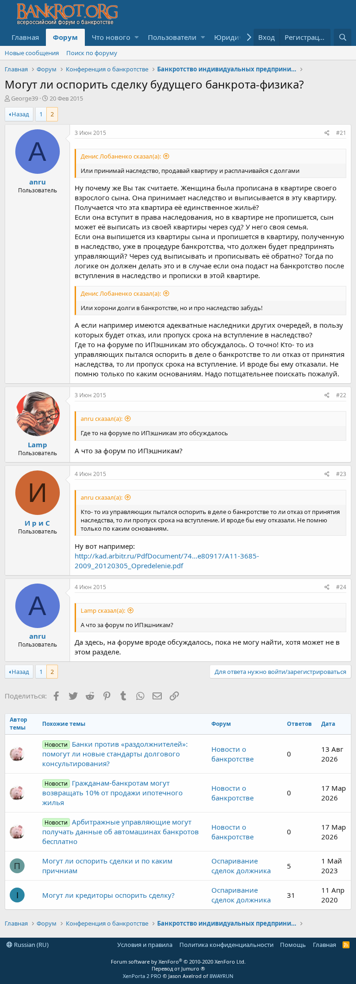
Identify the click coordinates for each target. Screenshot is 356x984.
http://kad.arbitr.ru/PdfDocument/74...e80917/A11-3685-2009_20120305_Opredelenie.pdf (167, 560)
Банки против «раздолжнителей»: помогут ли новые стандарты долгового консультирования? (115, 753)
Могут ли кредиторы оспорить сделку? (108, 895)
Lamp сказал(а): (103, 610)
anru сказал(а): (101, 418)
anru (37, 181)
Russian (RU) (31, 944)
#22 (341, 395)
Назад (20, 114)
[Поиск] (342, 37)
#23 (341, 474)
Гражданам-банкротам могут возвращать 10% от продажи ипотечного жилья (112, 792)
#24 (341, 587)
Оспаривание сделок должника (241, 865)
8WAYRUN (221, 975)
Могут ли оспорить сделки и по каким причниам (107, 865)
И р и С (37, 522)
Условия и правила (144, 944)
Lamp (37, 444)
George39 (24, 98)
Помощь (293, 944)
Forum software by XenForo (178, 961)
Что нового (111, 37)
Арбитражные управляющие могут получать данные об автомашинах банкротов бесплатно (120, 831)
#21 (341, 133)
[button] (136, 37)
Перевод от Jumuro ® (178, 968)
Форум (65, 37)
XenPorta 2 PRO (142, 975)
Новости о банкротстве (232, 753)
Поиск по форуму (91, 53)
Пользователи (172, 37)
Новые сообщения (32, 53)
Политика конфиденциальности (226, 944)
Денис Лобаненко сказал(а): (121, 156)
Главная (25, 37)
